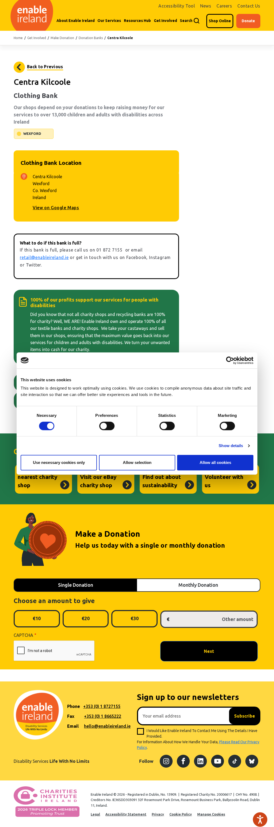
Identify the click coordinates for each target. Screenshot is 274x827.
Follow (146, 761)
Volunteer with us (224, 481)
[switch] (107, 426)
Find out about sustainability (161, 481)
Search (186, 20)
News (205, 5)
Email (73, 726)
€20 (86, 618)
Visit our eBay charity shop (98, 481)
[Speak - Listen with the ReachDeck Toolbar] (260, 819)
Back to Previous (45, 66)
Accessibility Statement (125, 814)
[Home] (31, 15)
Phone (73, 706)
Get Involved (165, 20)
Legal (95, 814)
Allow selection (137, 462)
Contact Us (248, 5)
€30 (135, 618)
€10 (37, 618)
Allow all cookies (215, 462)
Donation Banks (91, 38)
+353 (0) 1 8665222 (102, 716)
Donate (248, 21)
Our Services (109, 20)
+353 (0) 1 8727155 (101, 706)
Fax (70, 716)
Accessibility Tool (176, 5)
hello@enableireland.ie (107, 726)
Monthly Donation (198, 585)
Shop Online (220, 21)
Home (18, 38)
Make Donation (62, 38)
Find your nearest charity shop (37, 476)
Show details (231, 445)
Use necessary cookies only (59, 462)
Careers (224, 5)
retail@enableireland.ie (44, 257)
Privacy (158, 814)
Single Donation (75, 585)
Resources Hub (137, 20)
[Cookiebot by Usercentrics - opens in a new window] (230, 360)
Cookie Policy (180, 814)
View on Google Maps (56, 207)
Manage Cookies (211, 814)
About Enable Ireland (75, 20)
